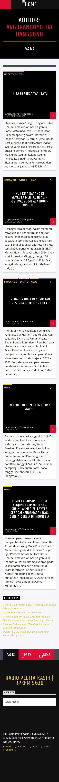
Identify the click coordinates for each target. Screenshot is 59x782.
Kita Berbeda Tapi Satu (30, 94)
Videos (47, 746)
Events (23, 179)
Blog (35, 746)
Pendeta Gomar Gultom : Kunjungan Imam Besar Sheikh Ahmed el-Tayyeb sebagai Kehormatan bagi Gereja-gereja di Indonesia (29, 508)
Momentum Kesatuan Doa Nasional (22, 612)
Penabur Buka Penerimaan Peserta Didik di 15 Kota (30, 301)
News (34, 281)
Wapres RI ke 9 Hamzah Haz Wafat (30, 407)
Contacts (11, 750)
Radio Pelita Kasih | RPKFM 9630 (30, 681)
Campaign (10, 179)
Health (34, 179)
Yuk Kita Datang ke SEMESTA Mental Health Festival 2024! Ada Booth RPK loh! (29, 199)
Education (10, 281)
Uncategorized (13, 74)
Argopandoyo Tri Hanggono (29, 30)
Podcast (22, 746)
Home (8, 746)
